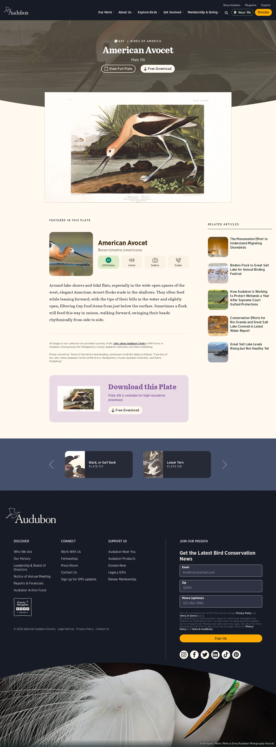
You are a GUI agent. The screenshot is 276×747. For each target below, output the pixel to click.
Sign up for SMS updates (78, 579)
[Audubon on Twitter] (205, 654)
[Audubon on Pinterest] (236, 654)
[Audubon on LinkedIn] (215, 654)
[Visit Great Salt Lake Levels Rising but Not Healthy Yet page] (240, 352)
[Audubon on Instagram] (184, 654)
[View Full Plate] (138, 147)
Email (185, 567)
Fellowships (69, 559)
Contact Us (69, 572)
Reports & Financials (28, 583)
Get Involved (172, 12)
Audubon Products (122, 559)
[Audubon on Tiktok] (226, 654)
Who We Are (23, 552)
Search (226, 12)
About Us (124, 12)
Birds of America (146, 41)
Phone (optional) (193, 598)
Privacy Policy (85, 629)
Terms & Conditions (202, 629)
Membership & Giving (203, 12)
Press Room (69, 565)
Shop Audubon (231, 5)
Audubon (16, 11)
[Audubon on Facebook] (194, 654)
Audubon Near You (122, 552)
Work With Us (71, 552)
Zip (184, 582)
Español (265, 5)
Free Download (159, 69)
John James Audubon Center (129, 343)
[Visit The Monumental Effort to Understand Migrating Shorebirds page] (240, 247)
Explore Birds (147, 12)
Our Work (105, 12)
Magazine (250, 5)
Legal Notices (66, 629)
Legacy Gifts (117, 572)
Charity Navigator (23, 607)
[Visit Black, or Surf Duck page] (99, 464)
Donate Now (117, 565)
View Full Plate (120, 69)
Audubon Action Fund (30, 590)
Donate (263, 12)
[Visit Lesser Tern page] (177, 464)
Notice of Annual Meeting (32, 576)
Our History (22, 559)
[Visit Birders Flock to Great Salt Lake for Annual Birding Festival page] (240, 273)
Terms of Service (189, 615)
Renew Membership (122, 579)
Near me (244, 12)
